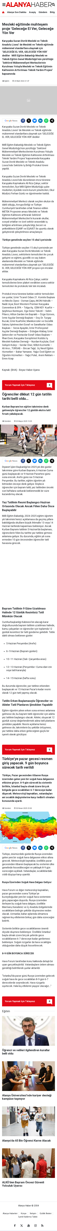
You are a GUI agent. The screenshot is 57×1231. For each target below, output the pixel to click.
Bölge (53, 12)
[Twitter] (29, 120)
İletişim (33, 1213)
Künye (23, 1213)
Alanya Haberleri (10, 1213)
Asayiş (32, 12)
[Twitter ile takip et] (21, 1225)
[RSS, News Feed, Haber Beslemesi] (42, 1225)
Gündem (43, 12)
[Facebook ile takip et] (14, 1225)
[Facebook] (23, 120)
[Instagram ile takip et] (35, 1225)
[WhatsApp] (46, 120)
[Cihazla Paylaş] (52, 120)
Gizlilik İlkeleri (45, 1213)
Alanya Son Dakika (16, 12)
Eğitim (6, 81)
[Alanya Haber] (29, 4)
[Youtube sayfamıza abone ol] (28, 1225)
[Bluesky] (34, 120)
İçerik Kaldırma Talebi (27, 1217)
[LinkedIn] (40, 120)
